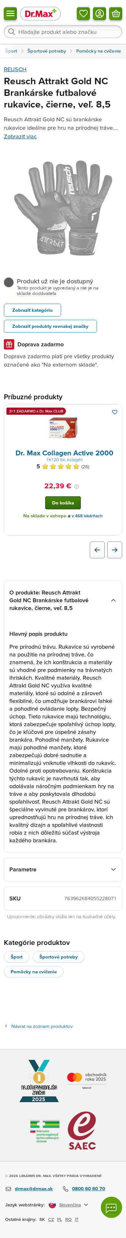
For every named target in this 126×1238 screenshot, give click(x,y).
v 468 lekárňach (87, 515)
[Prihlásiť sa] (99, 13)
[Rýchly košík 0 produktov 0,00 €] (115, 13)
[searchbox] (63, 31)
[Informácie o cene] (76, 487)
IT (77, 1219)
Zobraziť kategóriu (32, 310)
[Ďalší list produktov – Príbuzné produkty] (114, 550)
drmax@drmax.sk (34, 1188)
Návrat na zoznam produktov (42, 1026)
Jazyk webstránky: (25, 1204)
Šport (17, 956)
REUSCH (15, 69)
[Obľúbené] (83, 13)
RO (68, 1219)
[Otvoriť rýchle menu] (10, 13)
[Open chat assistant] (111, 1207)
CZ (51, 1219)
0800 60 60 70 (88, 1188)
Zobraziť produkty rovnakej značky (50, 326)
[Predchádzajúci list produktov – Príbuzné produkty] (97, 550)
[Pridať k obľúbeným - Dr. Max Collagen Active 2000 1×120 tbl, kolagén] (115, 412)
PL (59, 1219)
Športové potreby (58, 956)
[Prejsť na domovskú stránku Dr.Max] (40, 13)
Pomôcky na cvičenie (34, 971)
